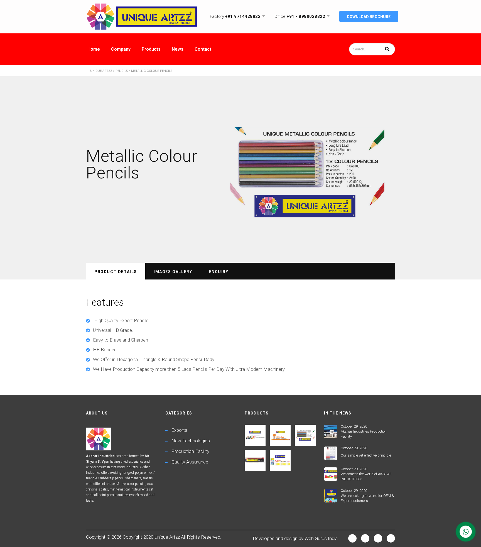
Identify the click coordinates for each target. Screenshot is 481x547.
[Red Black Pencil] (255, 458)
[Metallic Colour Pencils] (305, 433)
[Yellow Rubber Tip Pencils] (280, 433)
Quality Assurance (189, 462)
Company (121, 49)
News (177, 49)
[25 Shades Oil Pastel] (280, 458)
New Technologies (190, 440)
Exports (179, 430)
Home (93, 49)
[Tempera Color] (255, 433)
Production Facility (190, 451)
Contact (203, 49)
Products (151, 49)
